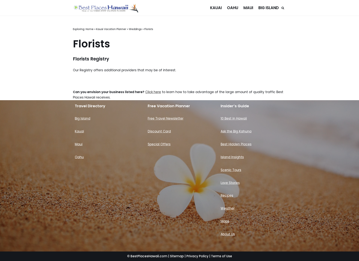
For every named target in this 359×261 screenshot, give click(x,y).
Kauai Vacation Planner (111, 29)
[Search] (282, 8)
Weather (228, 208)
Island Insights (232, 157)
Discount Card (159, 131)
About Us (228, 234)
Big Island (268, 7)
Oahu (232, 7)
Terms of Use (221, 256)
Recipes (227, 195)
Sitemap (177, 256)
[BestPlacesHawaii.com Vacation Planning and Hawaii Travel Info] (105, 7)
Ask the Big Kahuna (236, 131)
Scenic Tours (231, 170)
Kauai (216, 7)
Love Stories (230, 183)
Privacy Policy (197, 256)
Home (89, 29)
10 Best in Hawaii (234, 118)
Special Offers (159, 144)
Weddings (135, 29)
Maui (248, 7)
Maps (225, 221)
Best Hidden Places (236, 144)
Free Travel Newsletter (165, 118)
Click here (153, 92)
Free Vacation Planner (169, 106)
